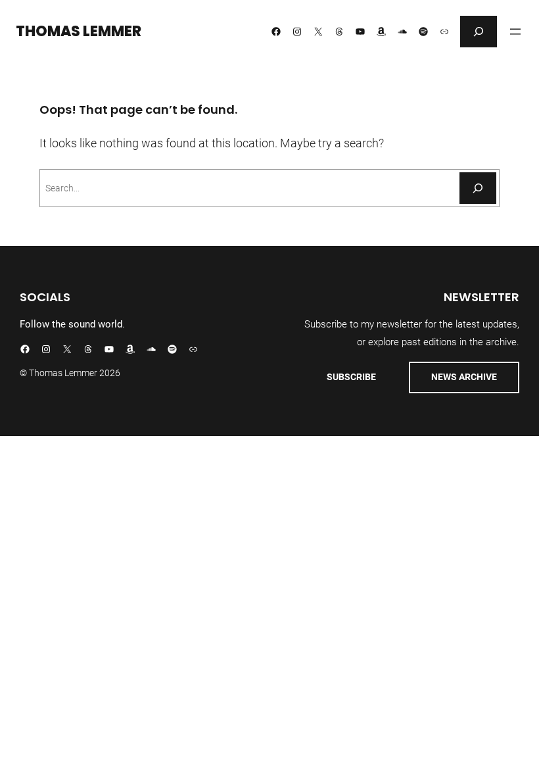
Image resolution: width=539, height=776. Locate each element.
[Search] (477, 188)
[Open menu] (515, 31)
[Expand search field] (478, 31)
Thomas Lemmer (78, 31)
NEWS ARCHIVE (464, 377)
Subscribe (351, 377)
